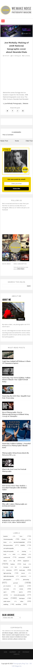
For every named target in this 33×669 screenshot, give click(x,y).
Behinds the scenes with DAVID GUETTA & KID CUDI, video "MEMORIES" (16, 521)
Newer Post (4, 141)
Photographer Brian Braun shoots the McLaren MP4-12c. (15, 454)
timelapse (22, 598)
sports (21, 592)
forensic (5, 567)
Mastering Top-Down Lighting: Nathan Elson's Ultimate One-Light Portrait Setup (16, 380)
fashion (12, 564)
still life (5, 595)
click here (20, 269)
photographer (7, 579)
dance (5, 561)
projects (21, 586)
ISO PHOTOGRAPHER (19, 542)
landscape (22, 570)
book (4, 554)
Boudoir (5, 536)
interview (9, 570)
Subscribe (16, 188)
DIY (19, 652)
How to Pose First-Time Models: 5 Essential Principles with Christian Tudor (14, 488)
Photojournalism (8, 545)
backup (24, 551)
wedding (5, 604)
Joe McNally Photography (13, 103)
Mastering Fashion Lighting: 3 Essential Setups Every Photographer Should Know (16, 445)
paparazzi (23, 576)
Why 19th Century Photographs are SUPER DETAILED (14, 505)
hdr (16, 567)
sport (5, 592)
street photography (19, 595)
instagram (26, 567)
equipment (26, 561)
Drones (24, 539)
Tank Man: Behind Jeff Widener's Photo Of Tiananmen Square (16, 362)
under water (6, 601)
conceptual (21, 557)
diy (14, 561)
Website (25, 103)
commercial (6, 557)
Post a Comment (8, 135)
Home (17, 141)
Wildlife (23, 545)
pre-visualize (7, 586)
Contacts (16, 654)
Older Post (29, 141)
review (21, 589)
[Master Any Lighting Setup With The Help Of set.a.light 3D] (16, 31)
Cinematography (8, 539)
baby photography (8, 551)
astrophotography (8, 548)
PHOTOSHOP (26, 652)
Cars (21, 536)
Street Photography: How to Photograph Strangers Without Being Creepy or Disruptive (15, 414)
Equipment (12, 652)
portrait (15, 583)
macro (23, 573)
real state (6, 589)
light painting (7, 573)
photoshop (26, 579)
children (23, 554)
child (14, 554)
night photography (8, 576)
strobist (5, 598)
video (21, 601)
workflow (18, 604)
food (24, 564)
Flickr (5, 542)
